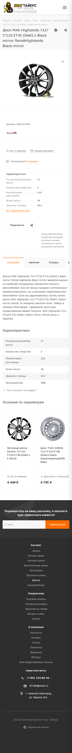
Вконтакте (31, 740)
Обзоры (36, 657)
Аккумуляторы (36, 585)
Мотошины (36, 570)
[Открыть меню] (65, 7)
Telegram (40, 740)
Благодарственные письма (36, 662)
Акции (36, 618)
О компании (36, 627)
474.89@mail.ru (38, 685)
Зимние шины (36, 560)
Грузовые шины (36, 575)
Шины (36, 550)
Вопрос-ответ (36, 613)
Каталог (36, 545)
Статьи (36, 642)
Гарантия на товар (36, 608)
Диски (36, 580)
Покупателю (36, 593)
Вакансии (36, 652)
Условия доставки (36, 604)
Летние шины (36, 555)
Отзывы (36, 637)
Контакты (36, 632)
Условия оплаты (36, 599)
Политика (36, 647)
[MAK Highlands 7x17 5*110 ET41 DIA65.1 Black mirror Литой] (36, 80)
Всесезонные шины (36, 565)
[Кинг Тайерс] (20, 7)
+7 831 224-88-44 (38, 677)
